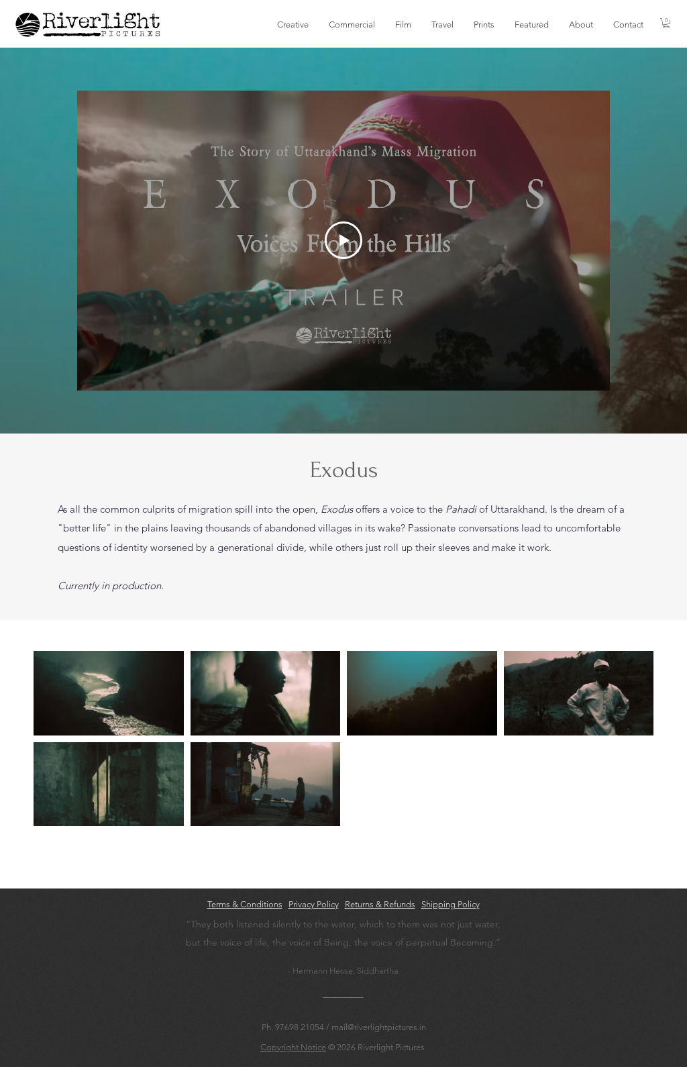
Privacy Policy (313, 904)
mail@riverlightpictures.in (378, 1027)
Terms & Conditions (244, 904)
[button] (293, 24)
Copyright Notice (293, 1047)
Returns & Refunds (380, 904)
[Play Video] (343, 240)
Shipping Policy (450, 904)
